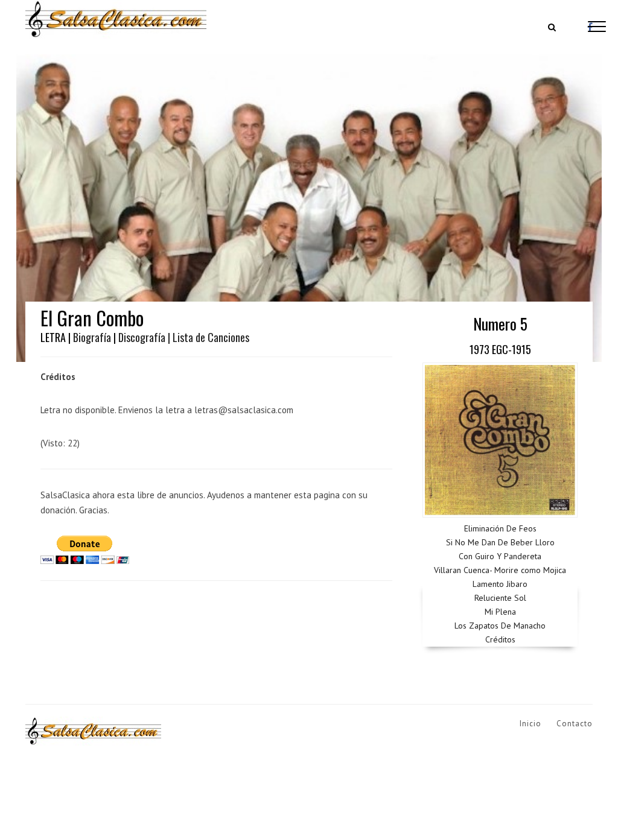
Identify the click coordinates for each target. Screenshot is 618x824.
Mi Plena (500, 611)
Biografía (92, 337)
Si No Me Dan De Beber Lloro (500, 542)
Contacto (574, 723)
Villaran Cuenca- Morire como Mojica (500, 570)
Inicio (530, 723)
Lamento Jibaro (500, 583)
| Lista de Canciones (208, 337)
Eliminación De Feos (500, 528)
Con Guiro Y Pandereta (500, 556)
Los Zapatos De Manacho (500, 625)
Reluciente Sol (500, 597)
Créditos (500, 639)
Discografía (141, 337)
